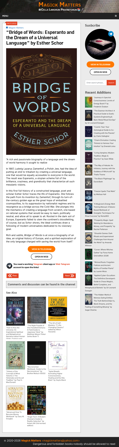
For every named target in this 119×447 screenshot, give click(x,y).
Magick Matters (16, 27)
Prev (14, 275)
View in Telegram (41, 249)
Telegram (38, 264)
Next (67, 275)
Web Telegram (63, 264)
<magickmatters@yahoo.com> (61, 440)
